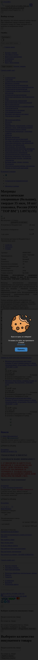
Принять (21, 349)
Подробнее (21, 344)
